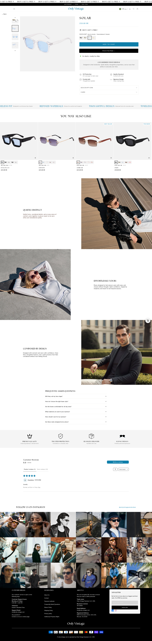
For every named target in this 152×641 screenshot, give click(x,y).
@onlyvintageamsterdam (127, 507)
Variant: (94, 34)
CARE (83, 92)
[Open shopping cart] (147, 320)
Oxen (116, 168)
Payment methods (49, 601)
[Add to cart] (35, 158)
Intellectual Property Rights (51, 616)
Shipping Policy (48, 610)
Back (4, 14)
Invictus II (5, 168)
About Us (46, 595)
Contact (46, 598)
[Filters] (115, 469)
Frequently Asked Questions (52, 604)
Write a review (118, 462)
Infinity (42, 168)
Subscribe (125, 607)
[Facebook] (113, 610)
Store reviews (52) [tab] (42, 469)
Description (87, 87)
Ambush (80, 168)
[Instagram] (116, 610)
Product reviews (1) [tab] (30, 469)
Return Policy (48, 607)
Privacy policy (48, 613)
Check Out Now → (108, 51)
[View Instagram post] (12, 524)
